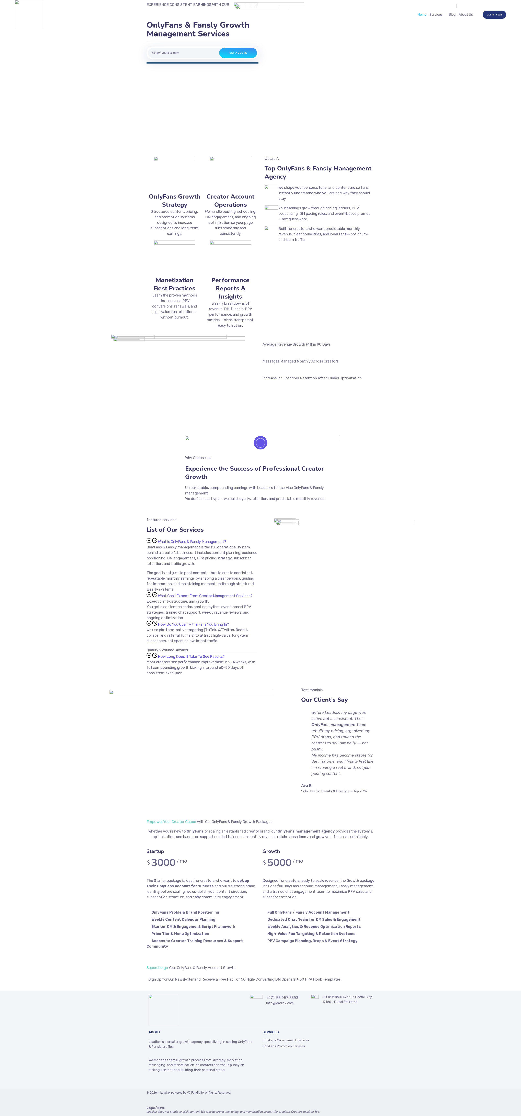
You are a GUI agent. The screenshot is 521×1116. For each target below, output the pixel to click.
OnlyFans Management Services (286, 1040)
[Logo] (29, 14)
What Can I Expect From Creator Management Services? (205, 596)
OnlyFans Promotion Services (284, 1046)
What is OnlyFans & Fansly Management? (192, 541)
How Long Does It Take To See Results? (191, 656)
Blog (452, 14)
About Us (466, 14)
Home (422, 14)
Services (435, 14)
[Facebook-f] (150, 1081)
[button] (202, 541)
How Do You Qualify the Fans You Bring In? (193, 624)
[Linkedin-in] (158, 1081)
